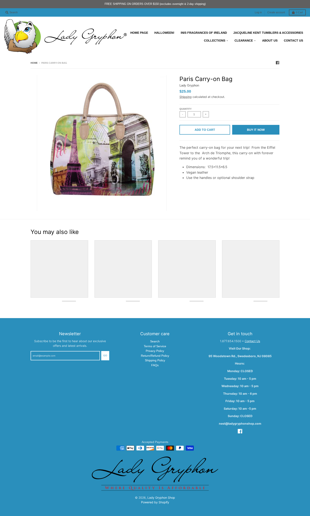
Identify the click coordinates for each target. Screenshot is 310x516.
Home (34, 63)
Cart (299, 12)
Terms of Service (155, 346)
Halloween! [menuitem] (164, 32)
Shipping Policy (155, 360)
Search (155, 341)
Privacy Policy (155, 351)
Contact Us (252, 341)
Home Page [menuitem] (139, 32)
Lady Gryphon (189, 85)
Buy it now (256, 129)
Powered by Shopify (155, 502)
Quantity (185, 109)
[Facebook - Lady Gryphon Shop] (277, 63)
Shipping (185, 97)
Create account (276, 12)
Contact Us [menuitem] (293, 40)
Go (105, 355)
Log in (258, 12)
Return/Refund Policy (155, 355)
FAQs (155, 365)
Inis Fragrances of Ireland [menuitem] (204, 32)
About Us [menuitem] (270, 40)
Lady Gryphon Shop (161, 497)
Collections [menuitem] (214, 40)
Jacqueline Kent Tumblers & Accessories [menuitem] (268, 32)
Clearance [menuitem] (244, 40)
